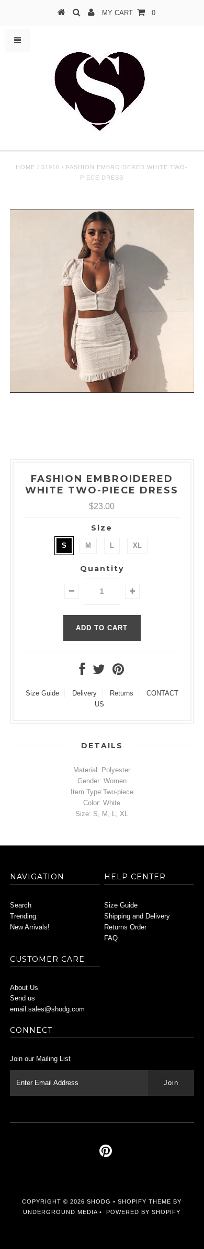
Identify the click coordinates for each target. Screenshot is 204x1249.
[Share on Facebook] (82, 672)
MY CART (128, 13)
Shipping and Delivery (137, 916)
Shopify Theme (144, 1201)
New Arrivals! (30, 927)
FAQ (111, 938)
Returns (121, 693)
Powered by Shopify (143, 1212)
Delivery (84, 693)
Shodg (99, 1201)
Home (25, 167)
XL (137, 545)
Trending (23, 916)
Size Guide (42, 693)
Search (20, 905)
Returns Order (125, 927)
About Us (24, 988)
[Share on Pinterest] (118, 672)
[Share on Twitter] (99, 672)
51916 (50, 167)
